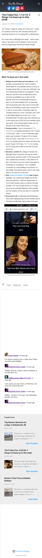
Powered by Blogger (22, 551)
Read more (33, 499)
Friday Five (17, 285)
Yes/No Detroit (15, 3)
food (8, 285)
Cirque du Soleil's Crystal (19, 175)
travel (25, 285)
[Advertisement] (21, 527)
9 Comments (18, 24)
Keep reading (32, 444)
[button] (39, 15)
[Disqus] (21, 321)
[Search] (39, 4)
